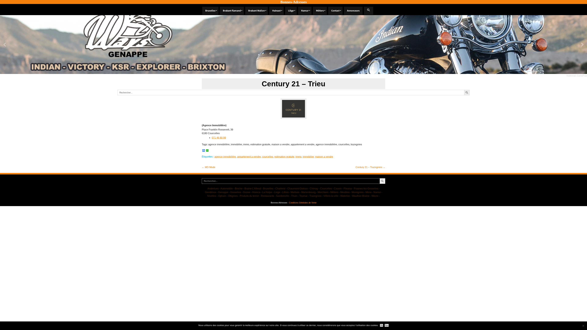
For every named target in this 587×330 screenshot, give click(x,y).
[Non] (583, 325)
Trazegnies (315, 196)
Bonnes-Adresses (293, 2)
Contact (335, 10)
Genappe (223, 192)
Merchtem (323, 192)
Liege (277, 192)
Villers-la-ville (330, 196)
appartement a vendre (249, 156)
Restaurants (267, 196)
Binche (238, 188)
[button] (368, 11)
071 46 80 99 (219, 137)
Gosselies (235, 192)
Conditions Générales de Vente (302, 203)
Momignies (358, 192)
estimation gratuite (284, 156)
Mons (368, 192)
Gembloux (210, 192)
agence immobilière (225, 156)
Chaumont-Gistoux (297, 188)
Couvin (338, 188)
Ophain (222, 196)
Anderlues (213, 188)
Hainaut (276, 10)
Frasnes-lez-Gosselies (366, 188)
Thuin (294, 196)
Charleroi (280, 188)
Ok (381, 325)
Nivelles (211, 196)
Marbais (295, 192)
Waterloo (345, 196)
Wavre (374, 196)
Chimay (314, 188)
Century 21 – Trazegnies (370, 167)
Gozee (246, 192)
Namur (304, 10)
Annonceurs (353, 10)
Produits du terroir (249, 196)
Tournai (303, 196)
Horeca (256, 192)
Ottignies (233, 196)
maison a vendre (324, 156)
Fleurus (348, 188)
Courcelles (326, 188)
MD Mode (208, 167)
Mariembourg (308, 192)
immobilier (308, 156)
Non (386, 325)
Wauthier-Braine (360, 196)
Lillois (285, 192)
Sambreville (282, 196)
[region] (293, 44)
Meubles (345, 192)
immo (298, 156)
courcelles (267, 156)
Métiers (320, 10)
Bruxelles (210, 10)
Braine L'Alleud (252, 188)
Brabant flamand (232, 10)
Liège (291, 10)
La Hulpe (267, 192)
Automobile (226, 188)
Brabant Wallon (256, 10)
